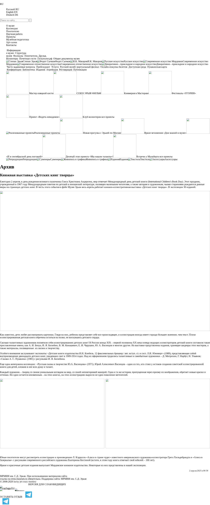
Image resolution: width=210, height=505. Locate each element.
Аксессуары (171, 159)
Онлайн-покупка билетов (114, 67)
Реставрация (65, 69)
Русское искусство (133, 61)
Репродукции (30, 159)
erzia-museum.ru (19, 479)
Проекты (11, 36)
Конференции (14, 69)
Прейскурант (43, 67)
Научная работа (14, 34)
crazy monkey (29, 481)
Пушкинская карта (157, 67)
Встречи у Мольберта (147, 156)
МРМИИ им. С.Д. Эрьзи (74, 479)
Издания (41, 69)
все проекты (107, 117)
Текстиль (145, 159)
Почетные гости (28, 58)
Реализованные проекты (47, 133)
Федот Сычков (62, 61)
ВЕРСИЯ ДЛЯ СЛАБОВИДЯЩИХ (47, 484)
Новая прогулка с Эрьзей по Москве (102, 133)
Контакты (11, 45)
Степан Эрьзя (30, 61)
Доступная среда (137, 67)
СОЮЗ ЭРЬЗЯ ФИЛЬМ (89, 93)
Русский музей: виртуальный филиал (79, 67)
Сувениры (55, 159)
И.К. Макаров (94, 61)
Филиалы (18, 56)
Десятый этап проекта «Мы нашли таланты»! (89, 156)
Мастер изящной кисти (41, 93)
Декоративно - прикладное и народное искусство (182, 64)
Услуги (55, 67)
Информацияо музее (13, 51)
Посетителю (12, 31)
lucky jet (18, 481)
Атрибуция (52, 69)
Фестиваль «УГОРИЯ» (184, 93)
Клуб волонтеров (92, 117)
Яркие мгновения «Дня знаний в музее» (165, 133)
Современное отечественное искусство (81, 64)
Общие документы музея (66, 58)
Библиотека (29, 69)
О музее (10, 25)
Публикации (80, 69)
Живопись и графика (97, 159)
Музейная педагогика (17, 39)
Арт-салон (11, 42)
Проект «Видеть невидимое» (44, 117)
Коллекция (12, 28)
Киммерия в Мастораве (136, 93)
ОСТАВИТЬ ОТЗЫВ (11, 496)
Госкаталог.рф (45, 58)
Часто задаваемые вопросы (21, 67)
